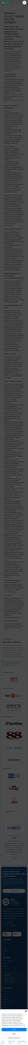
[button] (26, 1011)
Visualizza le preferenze (14, 1037)
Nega (14, 1033)
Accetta (14, 1029)
